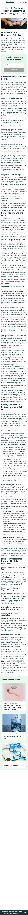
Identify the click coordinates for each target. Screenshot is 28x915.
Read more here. (15, 913)
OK (25, 912)
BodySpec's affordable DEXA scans (12, 661)
